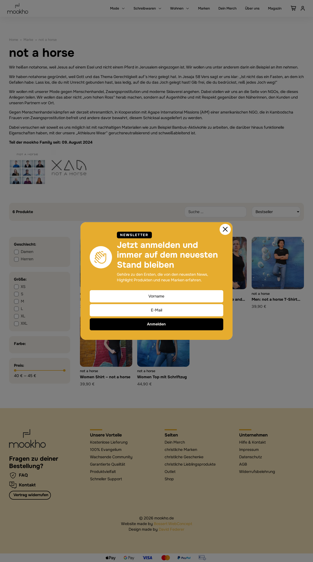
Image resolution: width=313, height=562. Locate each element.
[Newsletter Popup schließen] (225, 229)
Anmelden (156, 324)
